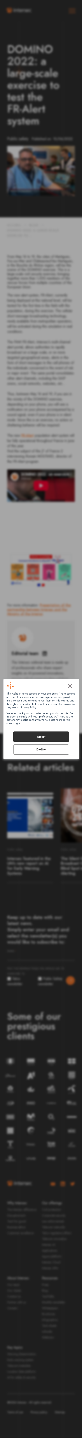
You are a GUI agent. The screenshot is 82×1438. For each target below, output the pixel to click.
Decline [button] (41, 749)
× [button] (70, 685)
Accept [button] (41, 737)
